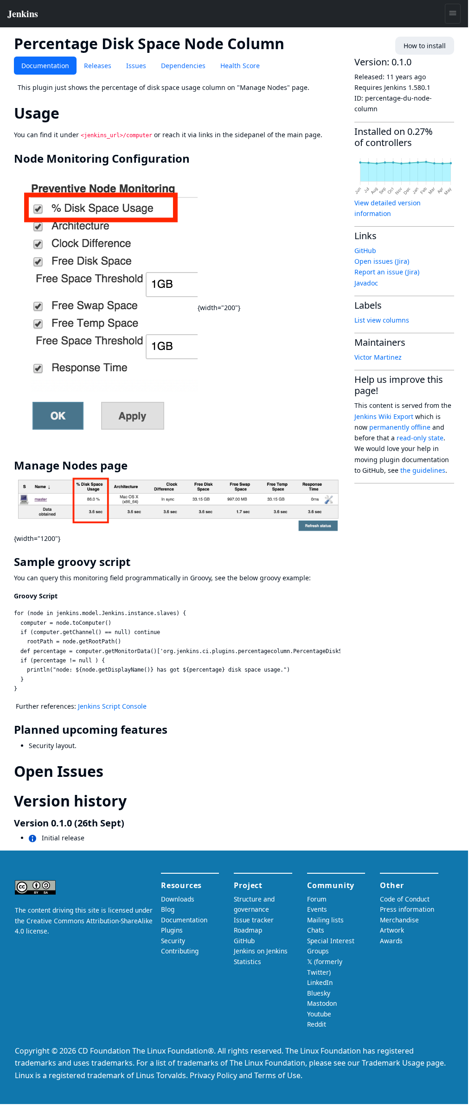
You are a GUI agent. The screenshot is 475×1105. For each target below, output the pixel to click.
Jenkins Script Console (112, 706)
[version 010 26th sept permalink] (129, 823)
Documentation (45, 65)
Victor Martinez (378, 357)
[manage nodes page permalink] (134, 465)
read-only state (420, 437)
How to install (425, 45)
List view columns (381, 320)
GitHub (365, 250)
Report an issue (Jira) (386, 271)
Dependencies (183, 65)
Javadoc (366, 283)
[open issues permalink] (111, 771)
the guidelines (422, 470)
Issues (136, 65)
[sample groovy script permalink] (136, 562)
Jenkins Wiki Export (383, 416)
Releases (97, 65)
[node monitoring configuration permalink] (196, 158)
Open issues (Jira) (381, 261)
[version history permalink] (135, 801)
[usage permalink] (67, 113)
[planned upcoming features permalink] (173, 730)
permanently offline (399, 427)
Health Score (240, 65)
